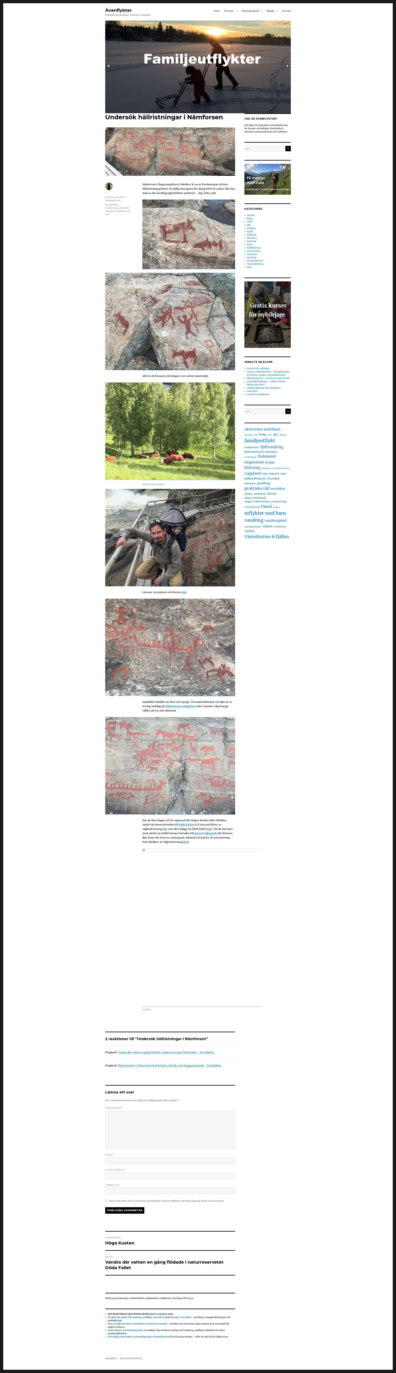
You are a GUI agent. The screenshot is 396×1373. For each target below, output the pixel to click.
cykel (269, 435)
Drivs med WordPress (131, 1358)
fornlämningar (112, 208)
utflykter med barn (265, 513)
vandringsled (275, 520)
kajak (270, 462)
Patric (250, 244)
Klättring (251, 234)
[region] (198, 67)
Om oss (286, 10)
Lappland (252, 473)
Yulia (249, 267)
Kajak (250, 231)
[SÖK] (288, 148)
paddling (263, 483)
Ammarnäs (248, 435)
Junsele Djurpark (205, 833)
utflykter (276, 507)
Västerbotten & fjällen (266, 536)
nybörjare (250, 483)
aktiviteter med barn (262, 429)
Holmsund (267, 456)
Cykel (250, 222)
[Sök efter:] (264, 148)
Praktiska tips (254, 247)
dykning (283, 435)
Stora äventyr (254, 251)
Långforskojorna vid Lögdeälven (264, 388)
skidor (248, 493)
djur (275, 434)
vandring (253, 520)
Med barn (110, 197)
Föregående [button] (109, 66)
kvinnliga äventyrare (281, 468)
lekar (265, 473)
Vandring (251, 257)
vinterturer (280, 526)
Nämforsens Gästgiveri (180, 706)
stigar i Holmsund (255, 497)
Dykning (251, 228)
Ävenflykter (118, 10)
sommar (259, 493)
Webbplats (112, 1185)
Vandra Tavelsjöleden (258, 394)
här (184, 592)
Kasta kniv (252, 391)
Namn (109, 1154)
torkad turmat (252, 507)
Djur (249, 225)
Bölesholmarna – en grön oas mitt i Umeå (268, 378)
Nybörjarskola (250, 10)
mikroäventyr (255, 478)
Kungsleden (267, 468)
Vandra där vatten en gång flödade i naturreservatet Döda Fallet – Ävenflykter (166, 1052)
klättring (252, 467)
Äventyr (229, 10)
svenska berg (279, 501)
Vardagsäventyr (113, 200)
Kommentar (113, 1108)
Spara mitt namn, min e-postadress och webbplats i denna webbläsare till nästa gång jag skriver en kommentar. (166, 1201)
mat (283, 473)
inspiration (254, 462)
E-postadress (115, 1170)
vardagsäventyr (252, 526)
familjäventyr (251, 447)
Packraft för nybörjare (258, 368)
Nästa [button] (287, 66)
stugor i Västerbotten (257, 501)
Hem (217, 10)
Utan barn (252, 254)
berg (262, 434)
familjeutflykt (111, 204)
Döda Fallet (186, 824)
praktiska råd (256, 488)
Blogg (270, 10)
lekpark (274, 473)
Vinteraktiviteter (255, 264)
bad (256, 435)
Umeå (266, 506)
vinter (268, 526)
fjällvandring (271, 447)
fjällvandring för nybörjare (260, 451)
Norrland (120, 197)
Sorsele (272, 493)
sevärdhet (110, 211)
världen (249, 531)
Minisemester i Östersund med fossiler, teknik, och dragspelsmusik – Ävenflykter (169, 1065)
